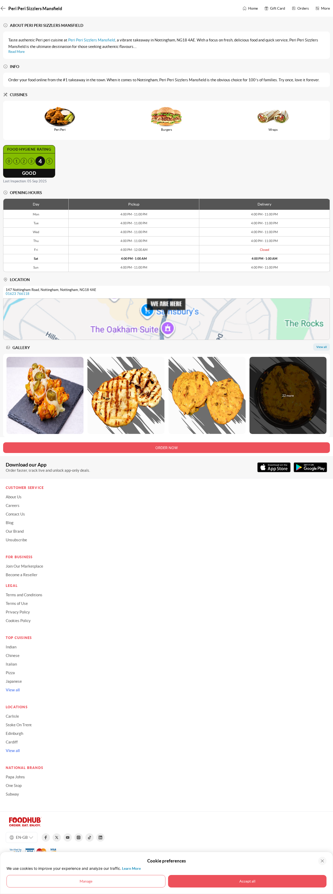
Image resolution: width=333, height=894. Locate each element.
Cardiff (12, 742)
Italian (11, 664)
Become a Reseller (21, 575)
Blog (10, 522)
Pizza (10, 672)
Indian (11, 647)
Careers (13, 505)
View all (13, 690)
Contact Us (15, 514)
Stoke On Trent (19, 725)
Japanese (14, 681)
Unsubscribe (16, 540)
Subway (12, 794)
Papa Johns (15, 777)
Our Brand (15, 531)
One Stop (14, 785)
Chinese (13, 655)
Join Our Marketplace (24, 566)
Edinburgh (14, 733)
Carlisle (12, 716)
